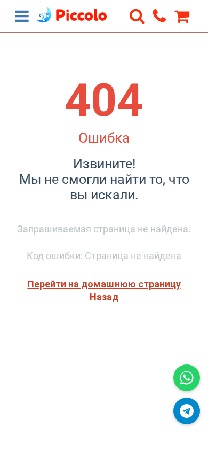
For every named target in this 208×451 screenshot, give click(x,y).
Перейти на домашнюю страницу (103, 284)
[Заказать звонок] (159, 15)
